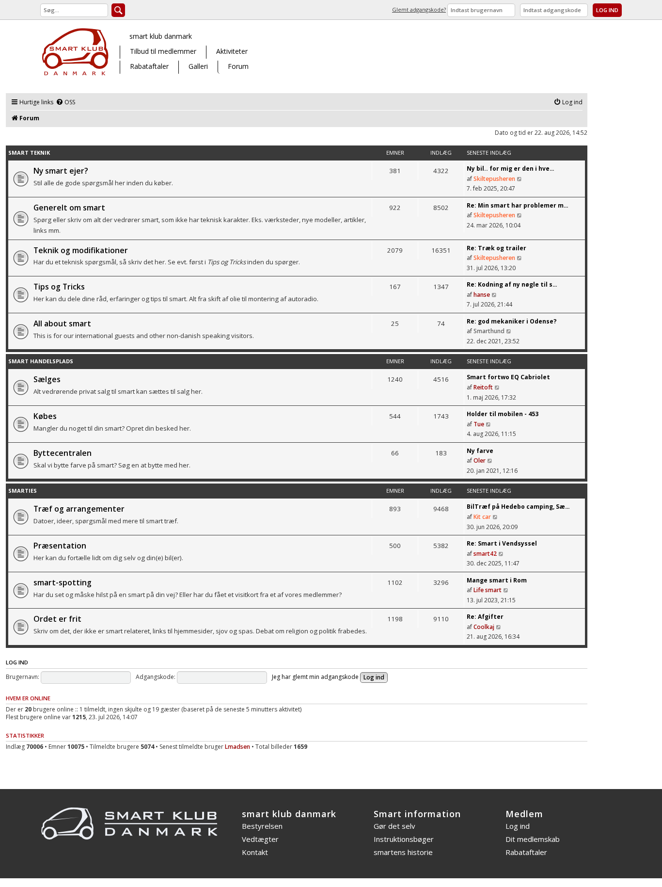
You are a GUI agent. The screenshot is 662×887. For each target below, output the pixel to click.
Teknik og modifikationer (80, 250)
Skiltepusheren (494, 179)
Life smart (487, 590)
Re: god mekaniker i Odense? (512, 321)
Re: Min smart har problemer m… (517, 205)
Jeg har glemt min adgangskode (315, 677)
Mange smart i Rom (497, 580)
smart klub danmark (160, 36)
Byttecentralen (62, 453)
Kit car (482, 517)
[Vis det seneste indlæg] (520, 179)
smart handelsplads (40, 361)
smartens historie (403, 852)
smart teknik (29, 152)
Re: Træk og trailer (496, 248)
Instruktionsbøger (404, 839)
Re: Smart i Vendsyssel (502, 543)
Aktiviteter (232, 51)
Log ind (17, 662)
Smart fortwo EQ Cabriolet (508, 377)
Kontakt (255, 852)
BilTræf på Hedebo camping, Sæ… (518, 506)
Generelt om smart (69, 207)
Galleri (198, 66)
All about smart (62, 323)
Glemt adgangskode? (419, 9)
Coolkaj (483, 627)
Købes (45, 416)
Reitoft (483, 387)
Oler (479, 460)
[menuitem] (65, 102)
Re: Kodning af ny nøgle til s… (512, 284)
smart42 (485, 553)
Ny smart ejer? (60, 170)
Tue (478, 424)
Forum (238, 66)
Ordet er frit (57, 618)
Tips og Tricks (59, 286)
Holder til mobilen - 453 (502, 414)
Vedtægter (260, 839)
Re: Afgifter (485, 617)
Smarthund (488, 331)
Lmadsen (237, 746)
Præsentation (59, 545)
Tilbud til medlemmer (163, 51)
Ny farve (480, 451)
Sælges (47, 379)
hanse (481, 294)
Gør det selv (394, 826)
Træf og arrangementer (79, 508)
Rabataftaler (149, 66)
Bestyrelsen (262, 826)
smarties (22, 490)
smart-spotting (62, 582)
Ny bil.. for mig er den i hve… (510, 168)
